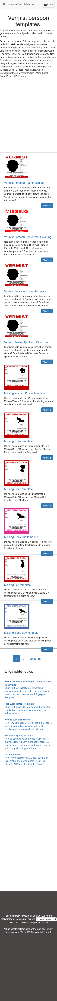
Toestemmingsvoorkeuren (18, 915)
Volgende (35, 658)
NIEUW (25, 922)
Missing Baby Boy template (21, 632)
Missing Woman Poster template (24, 393)
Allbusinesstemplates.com (17, 928)
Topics (34, 922)
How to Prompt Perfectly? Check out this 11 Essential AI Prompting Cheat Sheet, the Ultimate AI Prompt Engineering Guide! (26, 759)
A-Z (18, 922)
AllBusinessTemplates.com (19, 4)
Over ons (43, 922)
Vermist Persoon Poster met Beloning (27, 237)
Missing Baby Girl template (21, 537)
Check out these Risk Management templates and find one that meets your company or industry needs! (27, 708)
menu (51, 5)
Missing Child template (18, 489)
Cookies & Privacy (25, 918)
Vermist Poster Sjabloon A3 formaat (26, 342)
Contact (36, 915)
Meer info (47, 205)
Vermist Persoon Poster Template (25, 291)
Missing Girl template (17, 585)
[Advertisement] (28, 114)
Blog (12, 922)
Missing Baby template (18, 441)
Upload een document (46, 919)
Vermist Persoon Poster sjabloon (24, 182)
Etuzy (49, 928)
